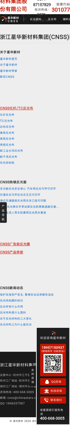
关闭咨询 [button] (32, 376)
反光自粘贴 (7, 162)
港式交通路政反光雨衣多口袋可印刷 (23, 200)
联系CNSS (7, 76)
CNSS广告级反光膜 (15, 244)
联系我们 (56, 400)
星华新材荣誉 (8, 70)
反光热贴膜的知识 (11, 300)
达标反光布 (7, 126)
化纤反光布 (7, 114)
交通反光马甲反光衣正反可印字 (20, 194)
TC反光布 (6, 120)
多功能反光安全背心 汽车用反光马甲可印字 (28, 188)
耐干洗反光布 (8, 156)
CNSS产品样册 (11, 252)
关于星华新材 (8, 64)
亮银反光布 (7, 144)
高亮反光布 (7, 138)
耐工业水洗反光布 (11, 150)
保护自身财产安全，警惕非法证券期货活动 (27, 294)
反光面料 (35, 19)
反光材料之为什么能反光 (16, 324)
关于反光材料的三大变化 (16, 318)
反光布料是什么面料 (13, 312)
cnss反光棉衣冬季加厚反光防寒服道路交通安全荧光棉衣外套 (30, 206)
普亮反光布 (7, 132)
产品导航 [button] (3, 212)
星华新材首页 (8, 58)
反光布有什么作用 (11, 306)
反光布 (52, 19)
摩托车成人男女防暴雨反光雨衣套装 (23, 212)
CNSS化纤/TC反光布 (16, 108)
